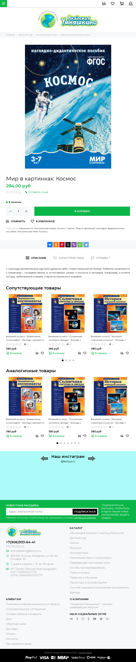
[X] (68, 244)
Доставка (12, 629)
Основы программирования (87, 567)
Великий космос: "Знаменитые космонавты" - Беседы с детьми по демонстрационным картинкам (25, 338)
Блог (9, 619)
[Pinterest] (62, 244)
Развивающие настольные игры (90, 562)
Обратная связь (16, 624)
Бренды (75, 592)
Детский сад (78, 538)
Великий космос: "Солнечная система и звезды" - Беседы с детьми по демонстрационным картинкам (66, 338)
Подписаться (84, 511)
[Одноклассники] (56, 244)
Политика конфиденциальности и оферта (32, 604)
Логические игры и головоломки (90, 557)
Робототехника (80, 572)
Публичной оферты (84, 517)
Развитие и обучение (83, 577)
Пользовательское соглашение (26, 609)
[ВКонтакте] (50, 244)
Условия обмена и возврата (23, 614)
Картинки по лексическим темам (37, 228)
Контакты (12, 638)
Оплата (10, 633)
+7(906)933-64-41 (20, 542)
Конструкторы (79, 552)
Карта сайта (85, 652)
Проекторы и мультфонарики (88, 582)
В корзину (82, 211)
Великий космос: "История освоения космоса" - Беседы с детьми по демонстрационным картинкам (108, 338)
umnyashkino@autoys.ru (25, 550)
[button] (63, 360)
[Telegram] (86, 244)
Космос (61, 228)
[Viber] (74, 244)
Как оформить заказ (18, 643)
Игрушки (75, 547)
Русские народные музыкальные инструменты (99, 587)
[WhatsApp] (80, 244)
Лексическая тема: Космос (32, 231)
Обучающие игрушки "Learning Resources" (97, 533)
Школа (74, 543)
